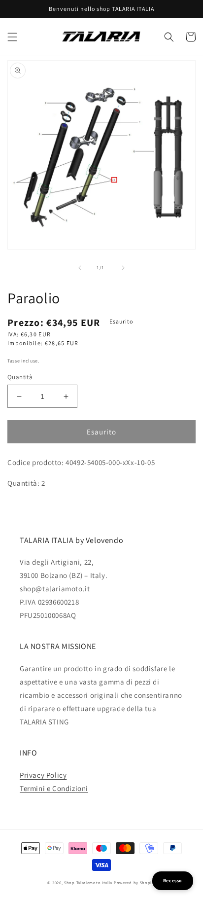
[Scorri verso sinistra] (80, 268)
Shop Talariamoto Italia (88, 882)
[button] (12, 37)
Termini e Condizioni (54, 788)
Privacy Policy (43, 775)
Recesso (172, 880)
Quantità (20, 377)
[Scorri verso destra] (123, 268)
